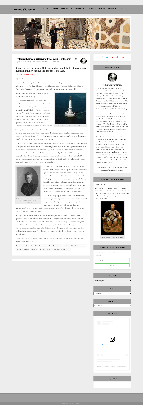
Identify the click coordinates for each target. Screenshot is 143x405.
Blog (29, 62)
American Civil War (45, 246)
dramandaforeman (125, 366)
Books (55, 8)
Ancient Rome (57, 246)
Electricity (82, 246)
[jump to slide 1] (67, 47)
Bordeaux (66, 246)
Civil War (74, 246)
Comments (55, 62)
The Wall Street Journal (24, 74)
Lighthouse (34, 250)
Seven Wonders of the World (61, 250)
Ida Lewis (26, 250)
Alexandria (33, 246)
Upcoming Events (115, 8)
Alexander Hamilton (22, 246)
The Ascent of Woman (96, 8)
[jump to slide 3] (71, 47)
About (45, 8)
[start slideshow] (65, 47)
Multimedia (66, 8)
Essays (33, 62)
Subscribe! (112, 265)
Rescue (49, 250)
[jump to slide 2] (69, 47)
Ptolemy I (42, 250)
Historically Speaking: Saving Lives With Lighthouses (43, 58)
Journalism (79, 8)
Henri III (18, 250)
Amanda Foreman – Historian (106, 366)
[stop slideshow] (78, 47)
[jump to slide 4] (74, 47)
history (38, 62)
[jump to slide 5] (76, 47)
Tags (112, 289)
